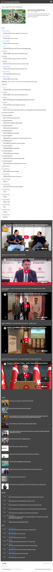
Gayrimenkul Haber (7, 569)
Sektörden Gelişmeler (7, 115)
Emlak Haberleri (6, 30)
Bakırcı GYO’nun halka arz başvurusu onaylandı (11, 117)
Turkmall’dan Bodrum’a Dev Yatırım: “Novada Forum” (12, 176)
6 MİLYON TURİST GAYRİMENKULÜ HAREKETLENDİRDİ (12, 123)
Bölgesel (5, 56)
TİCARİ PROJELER (6, 174)
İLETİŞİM (4, 563)
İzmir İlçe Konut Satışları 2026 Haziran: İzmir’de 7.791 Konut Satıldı (15, 58)
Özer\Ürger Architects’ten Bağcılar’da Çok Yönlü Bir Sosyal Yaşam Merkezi (23, 513)
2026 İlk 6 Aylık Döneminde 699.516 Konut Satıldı (11, 73)
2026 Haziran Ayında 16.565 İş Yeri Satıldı (10, 79)
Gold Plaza (5, 196)
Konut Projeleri (6, 179)
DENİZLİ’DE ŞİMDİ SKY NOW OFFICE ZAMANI (11, 171)
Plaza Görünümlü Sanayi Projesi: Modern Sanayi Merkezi (13, 186)
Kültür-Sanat (11, 515)
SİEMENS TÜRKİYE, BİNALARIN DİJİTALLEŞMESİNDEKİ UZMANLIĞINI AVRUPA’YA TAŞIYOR (19, 99)
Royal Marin (5, 212)
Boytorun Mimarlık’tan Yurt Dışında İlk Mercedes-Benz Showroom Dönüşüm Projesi (25, 505)
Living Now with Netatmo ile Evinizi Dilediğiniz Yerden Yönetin (14, 104)
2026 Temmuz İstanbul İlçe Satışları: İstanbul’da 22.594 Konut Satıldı (15, 33)
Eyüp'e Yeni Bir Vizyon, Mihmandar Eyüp (36, 10)
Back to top (46, 563)
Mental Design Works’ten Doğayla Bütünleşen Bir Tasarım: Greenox (22, 501)
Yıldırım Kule (5, 217)
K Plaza (4, 206)
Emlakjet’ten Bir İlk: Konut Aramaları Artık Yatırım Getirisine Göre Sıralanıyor (24, 454)
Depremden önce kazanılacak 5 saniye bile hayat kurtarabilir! (13, 158)
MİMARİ (10, 495)
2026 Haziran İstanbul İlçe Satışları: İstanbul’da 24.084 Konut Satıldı (15, 68)
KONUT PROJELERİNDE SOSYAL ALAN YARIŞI (11, 133)
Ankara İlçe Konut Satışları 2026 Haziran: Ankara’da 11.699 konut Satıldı (15, 63)
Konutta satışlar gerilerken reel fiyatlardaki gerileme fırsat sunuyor (15, 163)
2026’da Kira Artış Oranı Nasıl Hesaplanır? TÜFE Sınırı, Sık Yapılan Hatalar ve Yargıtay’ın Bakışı (27, 484)
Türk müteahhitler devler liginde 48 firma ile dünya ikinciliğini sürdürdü (22, 423)
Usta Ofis (4, 191)
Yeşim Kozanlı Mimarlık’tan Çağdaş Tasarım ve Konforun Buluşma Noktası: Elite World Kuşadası (27, 509)
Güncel (4, 46)
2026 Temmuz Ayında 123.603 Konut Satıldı (10, 43)
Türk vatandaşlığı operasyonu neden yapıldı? (11, 153)
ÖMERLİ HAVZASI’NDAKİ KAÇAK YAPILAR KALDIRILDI (20, 408)
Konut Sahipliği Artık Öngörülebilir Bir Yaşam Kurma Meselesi (14, 143)
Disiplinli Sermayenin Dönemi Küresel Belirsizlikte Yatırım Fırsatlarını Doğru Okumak (25, 469)
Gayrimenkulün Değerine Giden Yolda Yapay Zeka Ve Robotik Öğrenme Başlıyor (17, 48)
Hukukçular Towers (6, 201)
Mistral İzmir (5, 181)
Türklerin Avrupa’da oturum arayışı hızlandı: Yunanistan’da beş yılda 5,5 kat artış (17, 138)
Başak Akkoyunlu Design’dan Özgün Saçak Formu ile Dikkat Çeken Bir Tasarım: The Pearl (26, 497)
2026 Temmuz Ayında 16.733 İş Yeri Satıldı (10, 38)
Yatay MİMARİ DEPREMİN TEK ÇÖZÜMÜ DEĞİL (11, 148)
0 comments (35, 11)
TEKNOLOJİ (5, 51)
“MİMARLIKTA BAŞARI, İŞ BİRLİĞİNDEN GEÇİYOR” (19, 522)
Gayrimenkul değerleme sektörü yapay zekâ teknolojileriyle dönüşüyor (15, 53)
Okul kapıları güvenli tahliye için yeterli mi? (10, 128)
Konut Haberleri (5, 11)
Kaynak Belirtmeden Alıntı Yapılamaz (43, 569)
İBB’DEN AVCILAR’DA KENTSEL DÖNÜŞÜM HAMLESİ (19, 439)
